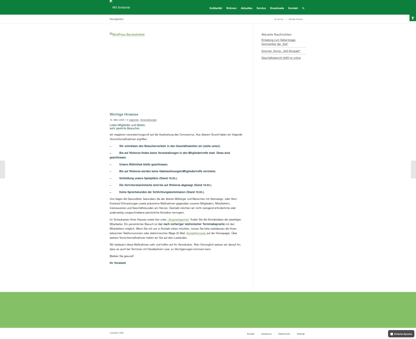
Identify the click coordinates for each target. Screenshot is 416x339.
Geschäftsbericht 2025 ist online (281, 58)
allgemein (134, 119)
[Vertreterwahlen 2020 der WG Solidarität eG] (413, 169)
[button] (413, 18)
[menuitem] (215, 8)
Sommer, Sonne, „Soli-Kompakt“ (280, 51)
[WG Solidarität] (120, 7)
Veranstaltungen (148, 119)
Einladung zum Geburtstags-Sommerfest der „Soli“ (278, 42)
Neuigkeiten (117, 19)
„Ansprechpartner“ (178, 219)
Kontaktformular (197, 233)
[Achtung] (177, 71)
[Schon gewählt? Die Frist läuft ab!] (2, 169)
